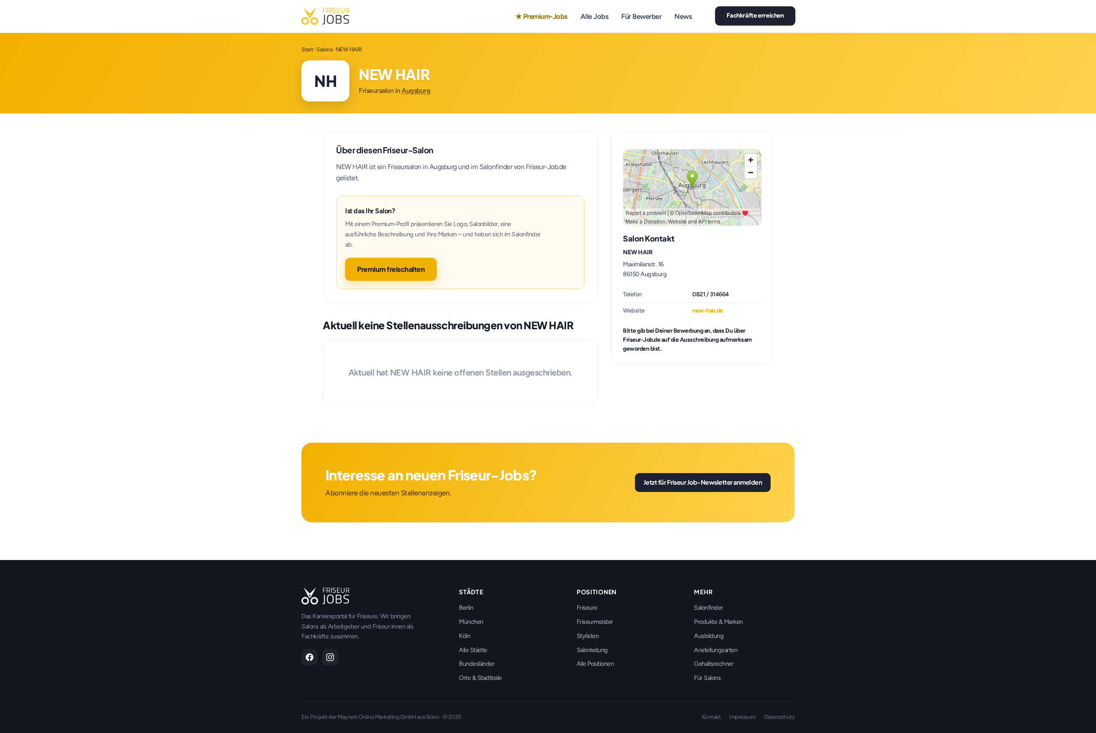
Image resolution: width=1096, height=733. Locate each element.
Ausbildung (709, 636)
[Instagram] (330, 657)
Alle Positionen (595, 663)
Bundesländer (476, 663)
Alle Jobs (595, 16)
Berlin (466, 607)
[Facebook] (309, 657)
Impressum (742, 716)
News (683, 16)
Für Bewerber (641, 16)
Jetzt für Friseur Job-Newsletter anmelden (702, 482)
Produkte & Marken (718, 622)
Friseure (587, 607)
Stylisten (588, 636)
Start (307, 49)
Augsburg (416, 90)
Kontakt (711, 716)
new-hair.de (707, 310)
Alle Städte (473, 650)
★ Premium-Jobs (541, 16)
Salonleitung (592, 650)
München (471, 622)
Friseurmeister (595, 622)
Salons (324, 49)
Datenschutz (779, 716)
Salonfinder (708, 607)
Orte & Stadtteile (480, 678)
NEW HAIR (637, 252)
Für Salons (707, 678)
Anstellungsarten (715, 650)
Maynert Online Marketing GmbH (376, 716)
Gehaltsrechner (713, 663)
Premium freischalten (391, 269)
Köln (464, 636)
